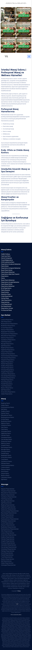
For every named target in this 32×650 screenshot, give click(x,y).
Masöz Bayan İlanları (6, 284)
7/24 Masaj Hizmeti (6, 304)
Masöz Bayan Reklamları (8, 272)
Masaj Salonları (5, 302)
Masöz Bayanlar (5, 290)
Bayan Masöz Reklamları (8, 280)
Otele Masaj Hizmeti (6, 296)
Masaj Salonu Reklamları (7, 286)
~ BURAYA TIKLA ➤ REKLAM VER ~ (16, 3)
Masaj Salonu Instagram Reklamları (10, 268)
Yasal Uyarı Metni (5, 256)
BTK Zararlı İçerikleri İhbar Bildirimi (16, 614)
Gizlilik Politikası (5, 254)
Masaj (19, 591)
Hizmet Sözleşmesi (6, 258)
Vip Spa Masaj (5, 298)
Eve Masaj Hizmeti (6, 306)
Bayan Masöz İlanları (6, 270)
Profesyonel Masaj (6, 310)
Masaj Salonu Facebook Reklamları (11, 264)
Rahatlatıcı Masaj (5, 294)
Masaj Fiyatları (5, 292)
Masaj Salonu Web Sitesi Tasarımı (10, 274)
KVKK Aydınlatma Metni (7, 262)
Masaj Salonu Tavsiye (7, 308)
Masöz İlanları (5, 266)
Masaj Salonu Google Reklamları (10, 282)
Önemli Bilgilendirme (7, 260)
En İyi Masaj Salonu (6, 288)
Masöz (3, 278)
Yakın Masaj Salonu (6, 300)
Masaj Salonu (4, 276)
